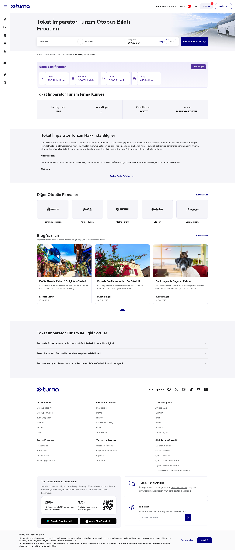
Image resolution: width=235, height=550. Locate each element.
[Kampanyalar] (5, 74)
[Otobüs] (5, 35)
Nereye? (89, 41)
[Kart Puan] (5, 63)
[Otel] (5, 27)
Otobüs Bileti (49, 54)
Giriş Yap (223, 6)
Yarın (172, 41)
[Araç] (5, 43)
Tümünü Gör (202, 194)
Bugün (162, 41)
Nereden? (44, 41)
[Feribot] (5, 51)
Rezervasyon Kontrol (166, 6)
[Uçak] (5, 19)
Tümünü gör (198, 66)
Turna (39, 54)
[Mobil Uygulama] (5, 83)
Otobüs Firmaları (65, 54)
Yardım (181, 6)
